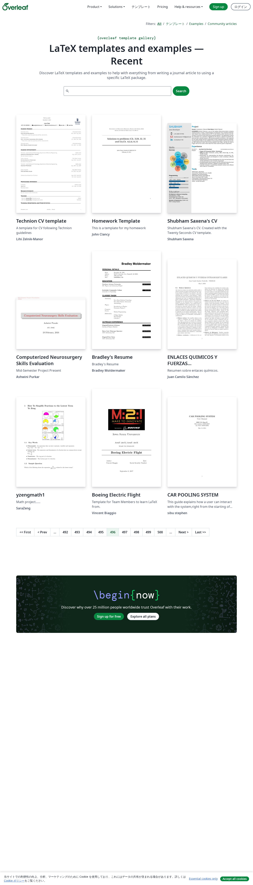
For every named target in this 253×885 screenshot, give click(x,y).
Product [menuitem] (93, 7)
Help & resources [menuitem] (187, 7)
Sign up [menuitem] (218, 7)
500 (160, 532)
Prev (42, 532)
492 (65, 532)
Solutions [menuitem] (116, 7)
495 (101, 532)
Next (183, 532)
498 (136, 532)
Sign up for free (109, 616)
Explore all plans (143, 616)
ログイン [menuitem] (240, 7)
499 (148, 532)
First (25, 532)
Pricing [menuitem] (162, 7)
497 (124, 532)
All (159, 24)
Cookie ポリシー (14, 880)
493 (77, 532)
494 (89, 532)
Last (200, 532)
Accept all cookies (235, 879)
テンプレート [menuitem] (141, 7)
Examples (196, 24)
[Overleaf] (15, 6)
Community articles (222, 24)
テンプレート (175, 24)
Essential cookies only (203, 878)
